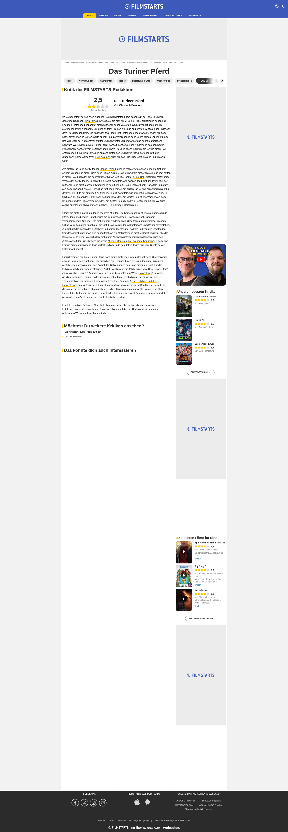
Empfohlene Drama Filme (98, 63)
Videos (132, 15)
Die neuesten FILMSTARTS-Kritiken (83, 332)
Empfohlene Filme (78, 63)
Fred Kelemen (102, 156)
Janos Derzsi (107, 168)
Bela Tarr (90, 120)
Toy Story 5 (200, 566)
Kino (89, 15)
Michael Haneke (117, 241)
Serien (103, 15)
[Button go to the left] (216, 81)
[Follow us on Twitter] (85, 802)
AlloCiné (180, 800)
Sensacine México (195, 809)
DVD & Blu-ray (173, 15)
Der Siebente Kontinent (140, 241)
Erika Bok (139, 176)
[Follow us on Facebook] (76, 802)
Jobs (111, 820)
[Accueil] (144, 6)
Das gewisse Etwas (204, 344)
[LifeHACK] (184, 330)
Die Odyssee (201, 590)
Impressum (121, 820)
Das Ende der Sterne (205, 296)
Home (66, 63)
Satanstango (145, 273)
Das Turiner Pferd (117, 63)
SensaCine (208, 800)
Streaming (150, 15)
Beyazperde (181, 804)
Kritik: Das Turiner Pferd (137, 63)
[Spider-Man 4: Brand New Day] (184, 552)
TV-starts (195, 15)
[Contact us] (103, 802)
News (117, 15)
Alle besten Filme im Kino (201, 618)
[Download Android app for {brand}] (149, 801)
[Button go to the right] (222, 81)
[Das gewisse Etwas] (184, 354)
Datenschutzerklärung (163, 820)
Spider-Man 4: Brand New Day (210, 542)
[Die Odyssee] (184, 600)
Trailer (198, 558)
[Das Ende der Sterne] (184, 306)
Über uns (102, 820)
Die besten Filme (73, 336)
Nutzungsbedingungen (139, 820)
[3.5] (202, 300)
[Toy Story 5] (184, 576)
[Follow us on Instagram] (94, 802)
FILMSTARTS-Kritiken (200, 372)
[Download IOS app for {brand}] (139, 801)
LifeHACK (199, 320)
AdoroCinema (206, 804)
